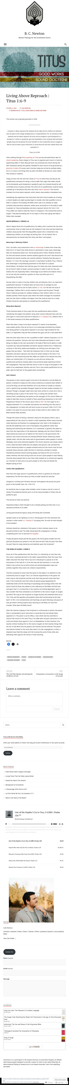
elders (24, 657)
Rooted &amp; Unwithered (23, 819)
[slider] (55, 823)
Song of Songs (8, 1038)
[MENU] (5, 44)
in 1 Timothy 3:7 (28, 520)
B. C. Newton (34, 33)
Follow (8, 753)
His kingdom (34, 534)
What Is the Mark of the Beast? (16, 798)
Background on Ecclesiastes (15, 785)
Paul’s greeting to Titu (30, 157)
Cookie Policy (36, 1082)
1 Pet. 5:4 (42, 402)
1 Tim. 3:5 (41, 287)
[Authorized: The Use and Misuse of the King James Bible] (63, 1028)
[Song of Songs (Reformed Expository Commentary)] (63, 1041)
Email (8, 968)
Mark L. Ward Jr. (8, 1026)
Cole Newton (26, 108)
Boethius (7, 1032)
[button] (34, 841)
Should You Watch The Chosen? (16, 780)
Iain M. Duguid (8, 1039)
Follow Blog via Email (13, 737)
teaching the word (13, 660)
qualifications (48, 657)
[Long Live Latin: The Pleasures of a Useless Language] (63, 1014)
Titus (37, 179)
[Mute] (52, 824)
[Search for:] (34, 725)
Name (8, 958)
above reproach (44, 189)
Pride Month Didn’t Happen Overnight (18, 772)
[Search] (64, 44)
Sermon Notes (15, 110)
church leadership (12, 160)
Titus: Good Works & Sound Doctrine (33, 110)
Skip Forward (62, 824)
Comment (56, 709)
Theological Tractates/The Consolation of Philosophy (21, 1031)
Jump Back (60, 824)
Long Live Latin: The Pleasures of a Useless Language (21, 1010)
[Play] (6, 824)
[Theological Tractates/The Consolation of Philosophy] (63, 1035)
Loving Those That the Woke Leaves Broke (20, 776)
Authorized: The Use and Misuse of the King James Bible (22, 1024)
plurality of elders (35, 657)
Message (6, 979)
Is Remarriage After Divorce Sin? (16, 789)
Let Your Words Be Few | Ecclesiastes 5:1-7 (20, 793)
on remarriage (38, 247)
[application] (34, 824)
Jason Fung (7, 1021)
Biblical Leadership (13, 657)
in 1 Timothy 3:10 (45, 317)
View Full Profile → (9, 938)
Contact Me (9, 952)
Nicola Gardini (8, 1012)
